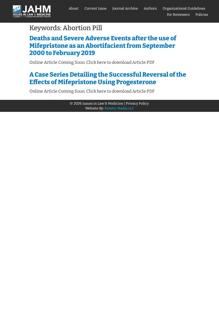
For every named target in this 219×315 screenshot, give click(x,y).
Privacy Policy (138, 103)
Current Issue (95, 8)
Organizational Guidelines (184, 8)
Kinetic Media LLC (119, 108)
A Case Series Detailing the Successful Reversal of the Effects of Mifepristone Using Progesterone (107, 78)
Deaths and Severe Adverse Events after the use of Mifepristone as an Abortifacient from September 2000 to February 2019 (102, 45)
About (74, 8)
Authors (150, 8)
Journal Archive (125, 8)
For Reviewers (178, 15)
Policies (201, 15)
